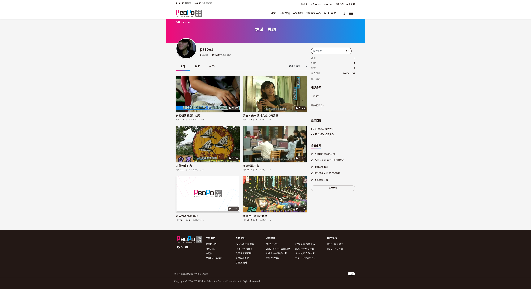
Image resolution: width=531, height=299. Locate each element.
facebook (178, 247)
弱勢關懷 (315, 105)
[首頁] (189, 13)
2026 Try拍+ (272, 244)
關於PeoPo (211, 244)
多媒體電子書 (251, 165)
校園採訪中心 (313, 13)
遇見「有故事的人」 (305, 257)
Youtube (187, 247)
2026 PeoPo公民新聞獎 (278, 248)
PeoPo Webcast (244, 248)
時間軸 (209, 253)
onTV (212, 66)
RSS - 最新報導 (335, 244)
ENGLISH (328, 4)
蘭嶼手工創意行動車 (255, 216)
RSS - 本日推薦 (335, 248)
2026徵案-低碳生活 (305, 244)
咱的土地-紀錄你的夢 (276, 253)
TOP (351, 273)
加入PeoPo (315, 4)
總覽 (273, 13)
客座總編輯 (241, 262)
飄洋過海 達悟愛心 (187, 216)
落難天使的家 (184, 165)
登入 (305, 4)
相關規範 (210, 248)
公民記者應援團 (244, 253)
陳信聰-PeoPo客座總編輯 (327, 173)
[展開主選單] (350, 13)
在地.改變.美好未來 (305, 253)
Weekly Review (214, 257)
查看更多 (333, 188)
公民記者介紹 (242, 257)
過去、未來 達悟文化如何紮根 (260, 115)
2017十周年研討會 (304, 248)
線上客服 (350, 4)
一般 (313, 96)
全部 (182, 66)
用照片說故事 (272, 257)
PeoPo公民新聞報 (245, 244)
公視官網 (339, 4)
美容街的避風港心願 (188, 115)
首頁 (178, 22)
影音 (197, 66)
